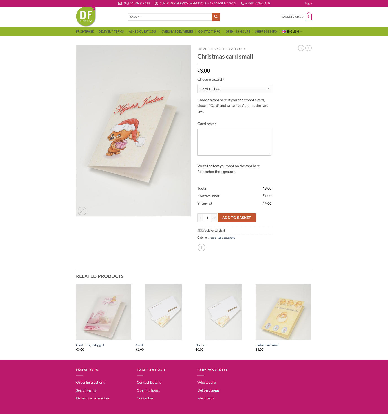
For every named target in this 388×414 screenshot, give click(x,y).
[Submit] (216, 17)
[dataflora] (98, 17)
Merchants (205, 398)
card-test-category (228, 49)
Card (139, 345)
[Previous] (76, 322)
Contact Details (149, 382)
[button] (308, 3)
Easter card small (267, 345)
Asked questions (142, 31)
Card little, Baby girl (90, 345)
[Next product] (301, 48)
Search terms (86, 390)
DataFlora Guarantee (92, 398)
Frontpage (85, 31)
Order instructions (90, 382)
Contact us (145, 398)
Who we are (206, 382)
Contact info (209, 31)
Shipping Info (266, 31)
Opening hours (148, 390)
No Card (201, 345)
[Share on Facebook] (201, 247)
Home (202, 49)
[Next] (310, 322)
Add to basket (236, 218)
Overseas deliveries (177, 31)
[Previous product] (308, 48)
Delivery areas (208, 390)
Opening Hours (238, 31)
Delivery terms (111, 31)
